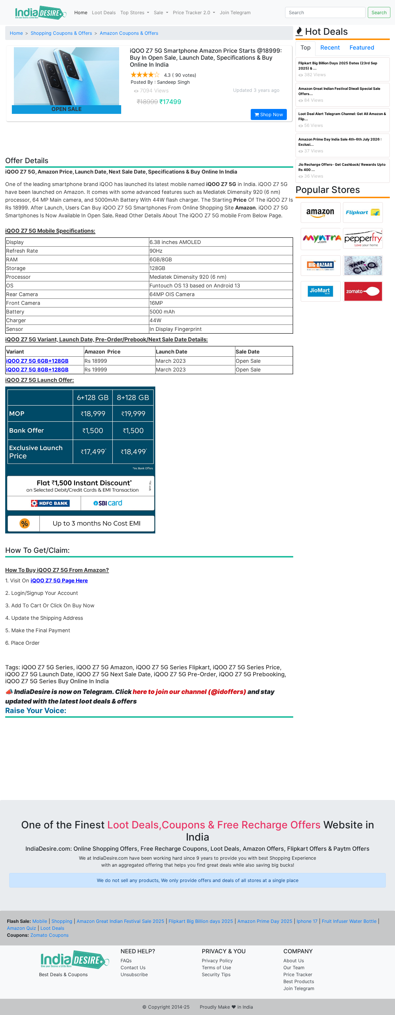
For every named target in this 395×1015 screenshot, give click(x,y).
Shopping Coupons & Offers (61, 33)
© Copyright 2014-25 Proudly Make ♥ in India (197, 1007)
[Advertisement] (149, 138)
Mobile (39, 921)
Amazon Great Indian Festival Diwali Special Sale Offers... (339, 91)
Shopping (61, 921)
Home (80, 12)
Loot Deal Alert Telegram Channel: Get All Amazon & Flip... (342, 116)
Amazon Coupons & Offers (129, 33)
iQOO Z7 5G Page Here (59, 580)
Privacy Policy (217, 960)
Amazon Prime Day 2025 (264, 921)
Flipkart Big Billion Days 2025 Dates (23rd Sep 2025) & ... (337, 65)
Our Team (293, 967)
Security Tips (216, 974)
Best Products (298, 981)
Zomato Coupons (49, 935)
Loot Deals (104, 12)
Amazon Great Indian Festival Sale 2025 (120, 921)
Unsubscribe (134, 974)
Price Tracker (297, 974)
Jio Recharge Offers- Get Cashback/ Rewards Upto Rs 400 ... (341, 167)
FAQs (126, 960)
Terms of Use (216, 967)
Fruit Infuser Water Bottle (349, 921)
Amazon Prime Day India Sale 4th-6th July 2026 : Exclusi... (340, 142)
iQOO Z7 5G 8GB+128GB (37, 370)
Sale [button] (159, 12)
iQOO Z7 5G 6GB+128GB (37, 361)
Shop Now (271, 114)
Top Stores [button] (133, 12)
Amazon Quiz (21, 928)
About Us (293, 960)
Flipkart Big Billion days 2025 (201, 921)
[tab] (305, 48)
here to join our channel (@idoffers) (189, 691)
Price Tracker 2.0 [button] (192, 12)
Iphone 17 (307, 921)
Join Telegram (235, 12)
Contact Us (133, 967)
